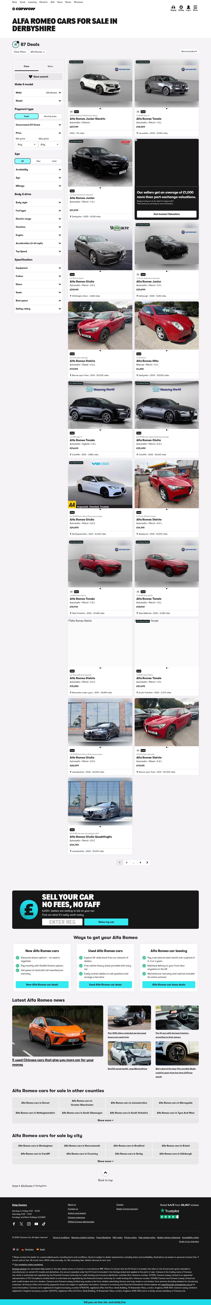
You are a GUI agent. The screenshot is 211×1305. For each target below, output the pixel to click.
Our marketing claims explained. (28, 1264)
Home (15, 1186)
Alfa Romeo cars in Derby (129, 1154)
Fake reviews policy (147, 1237)
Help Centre (19, 1205)
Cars (26, 66)
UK (17, 1249)
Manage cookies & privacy (83, 1237)
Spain (42, 1249)
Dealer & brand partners (127, 1209)
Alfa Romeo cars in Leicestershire (129, 1103)
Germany (29, 1249)
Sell (52, 2)
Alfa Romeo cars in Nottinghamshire (35, 1113)
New (14, 2)
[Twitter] (22, 1225)
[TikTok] (44, 1225)
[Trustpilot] (179, 1213)
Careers (119, 1204)
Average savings (19, 1269)
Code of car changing (189, 1241)
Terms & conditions (61, 1237)
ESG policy (118, 1237)
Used (22, 2)
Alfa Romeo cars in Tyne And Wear (176, 1113)
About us (72, 1204)
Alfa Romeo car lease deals (168, 984)
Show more (105, 1120)
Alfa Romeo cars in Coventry (82, 1154)
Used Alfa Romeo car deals (105, 984)
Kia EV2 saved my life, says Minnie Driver (127, 1069)
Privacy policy (130, 1237)
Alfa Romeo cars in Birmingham (35, 1146)
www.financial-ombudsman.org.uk (176, 1284)
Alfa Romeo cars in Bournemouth (82, 1146)
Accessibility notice (190, 1237)
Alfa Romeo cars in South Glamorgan (82, 1113)
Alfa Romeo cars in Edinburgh (175, 1154)
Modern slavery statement (168, 1237)
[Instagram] (29, 1225)
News (68, 2)
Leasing (32, 2)
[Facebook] (14, 1225)
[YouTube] (37, 1225)
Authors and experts (77, 1213)
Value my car (106, 922)
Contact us (73, 1209)
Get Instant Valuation (167, 214)
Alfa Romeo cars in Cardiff (35, 1154)
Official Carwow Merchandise (81, 1222)
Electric (43, 2)
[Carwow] (23, 8)
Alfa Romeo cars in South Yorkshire (129, 1113)
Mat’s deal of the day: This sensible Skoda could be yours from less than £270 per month (176, 1073)
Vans (59, 2)
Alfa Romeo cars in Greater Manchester (82, 1103)
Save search (40, 76)
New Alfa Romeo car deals (42, 984)
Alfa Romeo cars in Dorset (35, 1103)
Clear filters (20, 52)
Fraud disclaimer (103, 1237)
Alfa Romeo (27, 1186)
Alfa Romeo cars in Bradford (129, 1146)
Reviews (78, 2)
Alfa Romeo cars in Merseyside (175, 1103)
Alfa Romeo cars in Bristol (176, 1146)
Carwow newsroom (76, 1217)
